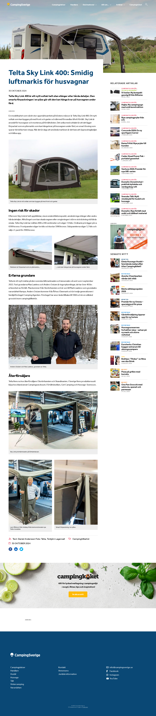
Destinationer (88, 5)
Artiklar (119, 5)
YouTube (114, 678)
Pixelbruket (85, 707)
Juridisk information (67, 674)
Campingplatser (58, 5)
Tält (12, 681)
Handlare (74, 5)
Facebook (114, 671)
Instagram (114, 675)
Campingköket (136, 5)
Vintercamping (17, 684)
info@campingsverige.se (121, 667)
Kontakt (62, 667)
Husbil (13, 674)
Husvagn (14, 677)
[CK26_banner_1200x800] (128, 237)
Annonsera (63, 670)
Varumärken (15, 687)
